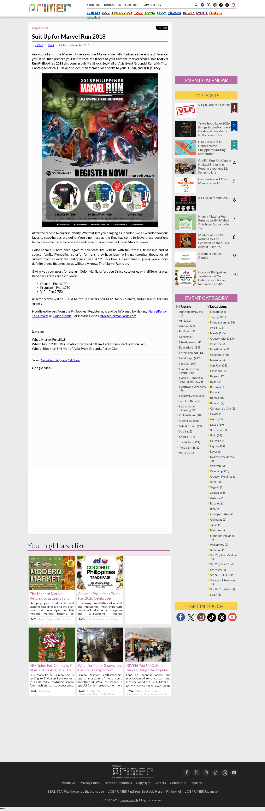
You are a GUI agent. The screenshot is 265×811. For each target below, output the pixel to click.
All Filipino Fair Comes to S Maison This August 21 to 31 (51, 670)
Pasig (42, 619)
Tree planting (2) (189, 447)
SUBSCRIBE (132, 4)
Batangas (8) (218, 387)
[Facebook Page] (202, 5)
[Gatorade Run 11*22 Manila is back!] (185, 191)
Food (148, 691)
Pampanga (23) (219, 471)
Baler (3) (215, 381)
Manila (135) (218, 333)
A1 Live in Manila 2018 (214, 198)
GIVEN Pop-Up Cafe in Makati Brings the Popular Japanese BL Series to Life (147, 670)
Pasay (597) (217, 344)
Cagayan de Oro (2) (222, 408)
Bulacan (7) (217, 403)
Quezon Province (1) (223, 476)
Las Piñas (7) (218, 371)
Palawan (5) (217, 465)
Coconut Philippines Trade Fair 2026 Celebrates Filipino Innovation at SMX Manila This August (212, 280)
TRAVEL (149, 12)
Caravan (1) (186, 336)
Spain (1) (215, 594)
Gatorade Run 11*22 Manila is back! (212, 181)
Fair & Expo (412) (190, 358)
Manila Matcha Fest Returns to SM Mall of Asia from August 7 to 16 (213, 222)
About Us (69, 783)
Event (51, 45)
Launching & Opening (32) (187, 408)
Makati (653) (218, 311)
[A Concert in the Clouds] (185, 266)
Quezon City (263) (222, 338)
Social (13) (185, 431)
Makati (91, 691)
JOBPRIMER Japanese (201, 791)
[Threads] (222, 621)
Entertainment (134, 694)
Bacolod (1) (217, 503)
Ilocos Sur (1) (218, 430)
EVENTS (202, 12)
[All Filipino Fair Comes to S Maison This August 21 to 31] (52, 661)
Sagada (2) (216, 487)
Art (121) (185, 320)
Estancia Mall (53, 619)
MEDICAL (174, 12)
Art (98, 691)
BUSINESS (93, 12)
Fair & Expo (112, 619)
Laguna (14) (217, 446)
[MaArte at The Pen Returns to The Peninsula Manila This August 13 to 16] (185, 247)
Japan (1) (216, 525)
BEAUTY (189, 12)
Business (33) (187, 331)
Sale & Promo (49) (190, 426)
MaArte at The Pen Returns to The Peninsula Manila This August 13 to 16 (213, 241)
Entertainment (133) (192, 353)
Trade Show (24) (189, 442)
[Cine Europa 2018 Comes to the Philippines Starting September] (185, 154)
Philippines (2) (219, 544)
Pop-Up (66, 619)
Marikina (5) (217, 360)
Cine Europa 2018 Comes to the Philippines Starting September (212, 148)
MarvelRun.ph (157, 311)
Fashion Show (108, 694)
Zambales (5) (218, 492)
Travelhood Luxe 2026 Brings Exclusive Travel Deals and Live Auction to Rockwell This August (214, 131)
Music (156, 691)
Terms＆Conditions (118, 783)
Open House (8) (189, 420)
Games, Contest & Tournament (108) (191, 379)
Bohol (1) (216, 392)
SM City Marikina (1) (223, 564)
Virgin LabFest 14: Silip (214, 105)
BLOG (106, 12)
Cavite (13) (217, 414)
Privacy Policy (90, 783)
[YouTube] (234, 772)
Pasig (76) (216, 327)
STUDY (162, 12)
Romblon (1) (217, 550)
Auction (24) (187, 326)
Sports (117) (187, 436)
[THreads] (227, 6)
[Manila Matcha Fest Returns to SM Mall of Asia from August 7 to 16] (185, 228)
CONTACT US (112, 4)
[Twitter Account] (208, 5)
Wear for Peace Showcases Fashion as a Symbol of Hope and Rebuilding (100, 670)
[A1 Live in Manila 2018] (185, 210)
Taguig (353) (218, 317)
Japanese (196, 783)
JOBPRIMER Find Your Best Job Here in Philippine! (144, 791)
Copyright (143, 783)
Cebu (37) (216, 419)
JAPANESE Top (152, 4)
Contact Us (178, 783)
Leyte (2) (216, 451)
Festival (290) (187, 363)
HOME (39, 45)
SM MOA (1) (218, 569)
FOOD (138, 12)
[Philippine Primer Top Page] (49, 15)
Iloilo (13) (216, 435)
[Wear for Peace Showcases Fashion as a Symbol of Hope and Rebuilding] (100, 661)
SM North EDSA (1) (222, 575)
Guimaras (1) (218, 519)
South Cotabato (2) (222, 589)
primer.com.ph (129, 800)
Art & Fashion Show (89, 694)
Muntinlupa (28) (220, 349)
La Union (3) (217, 440)
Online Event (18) (190, 415)
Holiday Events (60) (191, 395)
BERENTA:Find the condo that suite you (75, 791)
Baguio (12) (217, 376)
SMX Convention (95, 619)
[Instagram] (215, 5)
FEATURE (215, 12)
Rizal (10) (216, 482)
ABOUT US (93, 4)
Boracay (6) (217, 397)
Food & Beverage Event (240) (190, 370)
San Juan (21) (218, 365)
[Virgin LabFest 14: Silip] (185, 117)
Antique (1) (217, 498)
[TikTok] (221, 6)
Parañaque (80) (220, 354)
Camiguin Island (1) (222, 514)
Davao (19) (217, 424)
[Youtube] (233, 5)
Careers (160, 783)
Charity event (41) (190, 342)
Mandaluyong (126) (222, 322)
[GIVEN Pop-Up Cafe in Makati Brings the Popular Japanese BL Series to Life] (148, 661)
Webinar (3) (186, 453)
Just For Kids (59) (190, 401)
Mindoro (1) (217, 530)
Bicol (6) (215, 508)
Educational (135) (190, 347)
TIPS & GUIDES (121, 12)
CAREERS (93, 16)
